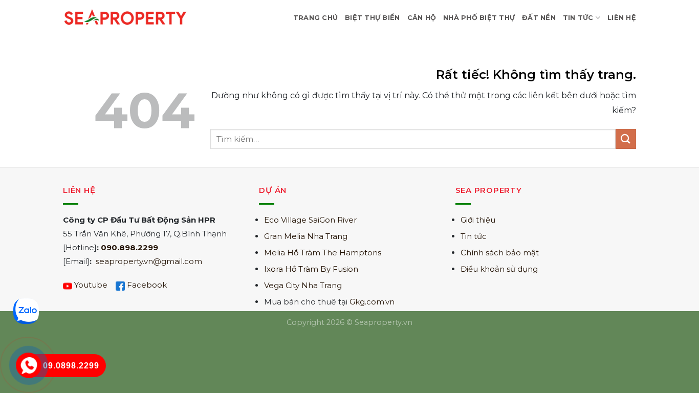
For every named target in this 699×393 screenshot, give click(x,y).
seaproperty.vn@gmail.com (149, 261)
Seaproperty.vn (383, 322)
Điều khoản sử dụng (499, 269)
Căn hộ (421, 17)
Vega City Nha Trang (303, 285)
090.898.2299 (129, 247)
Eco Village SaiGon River (310, 220)
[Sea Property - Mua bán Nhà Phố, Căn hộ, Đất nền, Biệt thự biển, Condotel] (125, 18)
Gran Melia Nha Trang (305, 236)
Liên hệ (621, 17)
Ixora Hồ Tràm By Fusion (311, 269)
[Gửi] (626, 139)
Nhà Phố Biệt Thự (479, 17)
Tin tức (474, 236)
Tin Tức (578, 17)
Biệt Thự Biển (372, 17)
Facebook (147, 285)
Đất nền (539, 17)
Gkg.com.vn (372, 302)
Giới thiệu (478, 220)
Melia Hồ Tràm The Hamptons (322, 252)
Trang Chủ (315, 17)
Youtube (90, 285)
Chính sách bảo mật (500, 252)
